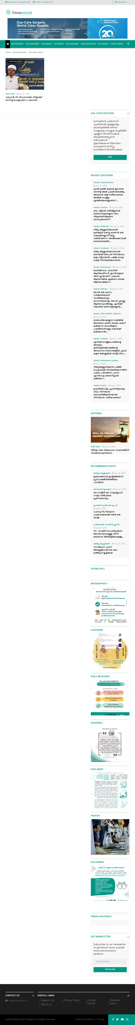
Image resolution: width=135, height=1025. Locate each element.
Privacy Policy (72, 1000)
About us (46, 1004)
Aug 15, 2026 (120, 267)
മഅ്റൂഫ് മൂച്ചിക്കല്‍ (101, 473)
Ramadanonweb (88, 44)
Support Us (47, 1000)
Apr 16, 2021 (24, 94)
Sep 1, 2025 (101, 509)
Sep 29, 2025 (119, 473)
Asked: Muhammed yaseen (106, 361)
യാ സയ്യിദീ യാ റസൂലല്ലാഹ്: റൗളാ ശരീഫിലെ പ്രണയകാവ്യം (108, 496)
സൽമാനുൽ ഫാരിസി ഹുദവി (106, 525)
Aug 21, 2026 (101, 186)
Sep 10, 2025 (120, 489)
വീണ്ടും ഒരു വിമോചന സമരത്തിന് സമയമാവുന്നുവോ (110, 452)
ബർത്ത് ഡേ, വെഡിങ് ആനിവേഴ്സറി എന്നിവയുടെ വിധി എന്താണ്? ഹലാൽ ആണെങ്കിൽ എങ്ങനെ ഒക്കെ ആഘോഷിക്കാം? (108, 276)
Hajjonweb (103, 44)
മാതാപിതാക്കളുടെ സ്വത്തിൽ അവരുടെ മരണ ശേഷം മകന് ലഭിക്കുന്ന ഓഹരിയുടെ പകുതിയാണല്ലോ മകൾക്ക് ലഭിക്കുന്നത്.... (109, 326)
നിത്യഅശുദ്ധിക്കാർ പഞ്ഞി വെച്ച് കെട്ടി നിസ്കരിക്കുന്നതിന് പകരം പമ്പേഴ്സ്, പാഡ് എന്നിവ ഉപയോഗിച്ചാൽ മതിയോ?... (110, 373)
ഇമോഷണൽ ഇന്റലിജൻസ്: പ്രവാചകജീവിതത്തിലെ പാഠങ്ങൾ (108, 480)
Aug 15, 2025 (109, 447)
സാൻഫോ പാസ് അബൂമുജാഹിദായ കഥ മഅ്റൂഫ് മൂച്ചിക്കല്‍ (105, 550)
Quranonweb (17, 44)
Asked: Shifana (100, 289)
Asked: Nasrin (100, 386)
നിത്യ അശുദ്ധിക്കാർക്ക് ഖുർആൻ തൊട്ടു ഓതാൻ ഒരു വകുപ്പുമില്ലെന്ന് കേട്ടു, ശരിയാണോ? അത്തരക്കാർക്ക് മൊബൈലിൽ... (109, 236)
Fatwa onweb (116, 44)
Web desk (10, 94)
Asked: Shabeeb (101, 227)
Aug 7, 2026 (117, 339)
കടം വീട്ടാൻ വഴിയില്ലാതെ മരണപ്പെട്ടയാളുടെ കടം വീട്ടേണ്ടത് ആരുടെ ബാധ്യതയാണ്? (106, 215)
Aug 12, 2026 (117, 289)
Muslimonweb (72, 44)
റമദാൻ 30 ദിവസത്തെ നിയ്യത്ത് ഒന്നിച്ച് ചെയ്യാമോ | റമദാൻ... (24, 99)
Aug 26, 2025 (101, 528)
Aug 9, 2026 (101, 317)
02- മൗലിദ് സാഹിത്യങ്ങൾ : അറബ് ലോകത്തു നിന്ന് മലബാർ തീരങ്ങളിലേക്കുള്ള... (108, 534)
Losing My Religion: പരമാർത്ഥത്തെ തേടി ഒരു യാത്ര (106, 515)
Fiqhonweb (46, 44)
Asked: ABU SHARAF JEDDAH (107, 314)
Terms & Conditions (84, 1020)
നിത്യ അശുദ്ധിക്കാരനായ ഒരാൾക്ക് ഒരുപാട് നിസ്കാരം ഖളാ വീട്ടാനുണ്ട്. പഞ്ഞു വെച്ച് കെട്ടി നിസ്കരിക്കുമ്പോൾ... (109, 256)
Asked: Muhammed (102, 267)
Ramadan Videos (16, 61)
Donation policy (115, 1002)
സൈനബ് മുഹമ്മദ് (102, 489)
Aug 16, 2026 (118, 226)
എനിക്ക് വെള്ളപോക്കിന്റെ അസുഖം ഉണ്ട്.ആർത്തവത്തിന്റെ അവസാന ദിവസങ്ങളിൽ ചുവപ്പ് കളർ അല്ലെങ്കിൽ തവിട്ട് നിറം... (109, 348)
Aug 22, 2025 (119, 544)
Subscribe (110, 969)
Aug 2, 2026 (116, 385)
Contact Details (92, 1002)
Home (8, 53)
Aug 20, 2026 (117, 207)
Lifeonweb (59, 44)
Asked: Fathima (100, 339)
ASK (110, 157)
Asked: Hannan (100, 208)
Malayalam (122, 2)
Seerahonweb (32, 44)
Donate (100, 1020)
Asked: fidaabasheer (103, 183)
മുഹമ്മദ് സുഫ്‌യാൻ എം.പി (105, 505)
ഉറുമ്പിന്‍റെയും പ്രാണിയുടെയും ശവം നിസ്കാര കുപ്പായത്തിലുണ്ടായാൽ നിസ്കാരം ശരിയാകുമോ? (109, 393)
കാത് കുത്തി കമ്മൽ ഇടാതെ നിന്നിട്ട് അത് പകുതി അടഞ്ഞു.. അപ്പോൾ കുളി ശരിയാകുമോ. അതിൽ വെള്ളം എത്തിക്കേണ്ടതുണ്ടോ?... (109, 195)
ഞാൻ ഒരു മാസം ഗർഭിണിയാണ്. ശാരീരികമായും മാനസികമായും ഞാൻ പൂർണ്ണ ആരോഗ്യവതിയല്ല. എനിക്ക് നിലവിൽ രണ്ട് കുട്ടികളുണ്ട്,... (109, 300)
